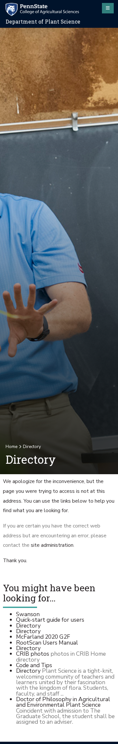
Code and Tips (34, 665)
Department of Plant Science (43, 21)
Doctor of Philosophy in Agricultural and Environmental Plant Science (63, 702)
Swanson (28, 614)
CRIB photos (32, 654)
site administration (52, 545)
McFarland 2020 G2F (43, 637)
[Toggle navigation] (108, 8)
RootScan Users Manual (47, 643)
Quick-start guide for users (50, 620)
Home (11, 447)
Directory (28, 626)
